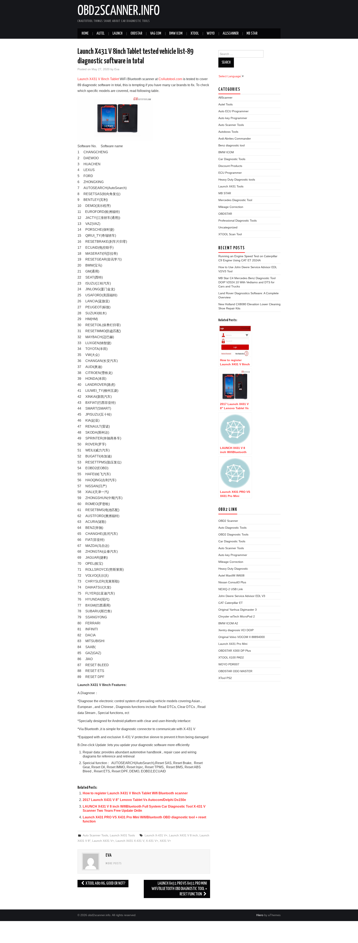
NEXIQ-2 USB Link (230, 589)
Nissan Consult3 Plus (232, 582)
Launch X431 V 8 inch (183, 835)
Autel (100, 33)
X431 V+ (165, 840)
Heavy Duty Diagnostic (233, 568)
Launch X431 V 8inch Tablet (98, 79)
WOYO (211, 33)
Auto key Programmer (232, 118)
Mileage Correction (230, 207)
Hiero (259, 915)
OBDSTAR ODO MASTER (235, 671)
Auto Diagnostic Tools (232, 527)
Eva (116, 69)
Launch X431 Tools (122, 835)
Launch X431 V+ (103, 840)
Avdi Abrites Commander (234, 138)
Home (85, 33)
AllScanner (230, 33)
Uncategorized (227, 227)
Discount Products (230, 166)
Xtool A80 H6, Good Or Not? (105, 883)
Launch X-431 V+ (156, 835)
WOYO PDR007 (228, 664)
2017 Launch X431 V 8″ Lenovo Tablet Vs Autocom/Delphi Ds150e (134, 800)
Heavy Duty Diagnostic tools (236, 179)
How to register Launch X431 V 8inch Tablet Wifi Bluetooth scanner (135, 793)
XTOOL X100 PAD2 (231, 657)
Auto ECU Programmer (233, 111)
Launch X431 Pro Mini (232, 643)
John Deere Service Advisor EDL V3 (241, 596)
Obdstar (136, 33)
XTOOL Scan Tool (230, 234)
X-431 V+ (152, 840)
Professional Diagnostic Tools (237, 220)
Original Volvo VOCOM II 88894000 (241, 637)
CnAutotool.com (170, 79)
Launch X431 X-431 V (130, 840)
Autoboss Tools (228, 131)
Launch (117, 33)
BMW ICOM (176, 33)
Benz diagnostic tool (231, 145)
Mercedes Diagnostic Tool (235, 200)
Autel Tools (225, 104)
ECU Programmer (230, 172)
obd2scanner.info (118, 11)
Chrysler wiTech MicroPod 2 (236, 616)
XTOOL (195, 33)
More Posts (114, 863)
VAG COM (155, 33)
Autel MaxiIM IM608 (231, 575)
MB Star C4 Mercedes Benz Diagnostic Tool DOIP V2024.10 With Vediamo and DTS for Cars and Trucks (247, 282)
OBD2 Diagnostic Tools (233, 534)
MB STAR (252, 33)
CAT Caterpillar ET (230, 602)
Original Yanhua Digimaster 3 (237, 609)
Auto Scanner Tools (95, 835)
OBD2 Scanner (228, 520)
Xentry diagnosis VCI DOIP (236, 630)
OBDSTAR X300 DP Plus (234, 650)
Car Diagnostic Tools (231, 159)
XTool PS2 (225, 678)
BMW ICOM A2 (228, 623)
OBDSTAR (225, 213)
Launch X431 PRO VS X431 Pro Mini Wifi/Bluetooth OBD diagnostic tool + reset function (179, 889)
